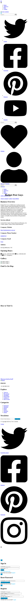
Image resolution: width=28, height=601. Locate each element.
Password (3, 568)
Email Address (4, 593)
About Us (6, 6)
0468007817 (4, 236)
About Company (5, 198)
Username (3, 566)
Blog (5, 7)
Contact (5, 9)
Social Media (16, 198)
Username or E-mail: (5, 580)
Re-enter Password (5, 596)
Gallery (10, 198)
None (2, 241)
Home (5, 5)
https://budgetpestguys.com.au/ (8, 230)
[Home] (3, 186)
